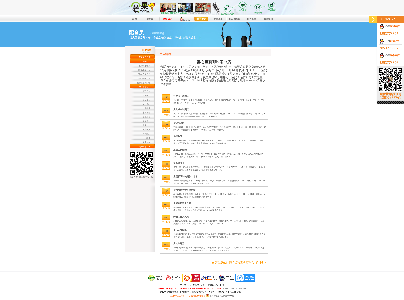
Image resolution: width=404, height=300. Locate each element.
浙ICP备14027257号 (229, 288)
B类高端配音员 (144, 70)
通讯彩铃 (146, 117)
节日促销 (146, 91)
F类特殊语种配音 (143, 83)
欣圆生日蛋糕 (180, 150)
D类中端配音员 (143, 78)
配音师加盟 (234, 19)
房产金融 (146, 104)
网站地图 (242, 288)
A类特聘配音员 (143, 66)
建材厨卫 (146, 121)
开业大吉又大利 (181, 217)
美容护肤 (146, 129)
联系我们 (268, 19)
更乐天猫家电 (180, 230)
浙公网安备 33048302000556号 (222, 296)
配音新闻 (146, 142)
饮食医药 (146, 108)
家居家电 (146, 112)
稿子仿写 (201, 19)
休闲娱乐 (146, 134)
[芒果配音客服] (373, 19)
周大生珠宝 (178, 243)
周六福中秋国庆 (181, 109)
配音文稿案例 (144, 87)
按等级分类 (145, 61)
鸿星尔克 (177, 136)
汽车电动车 (145, 125)
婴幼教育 (146, 100)
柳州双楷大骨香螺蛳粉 (184, 190)
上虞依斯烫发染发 (182, 203)
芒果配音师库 (144, 57)
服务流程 (251, 19)
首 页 (134, 19)
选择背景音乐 (144, 147)
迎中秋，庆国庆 (181, 96)
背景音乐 (218, 19)
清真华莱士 (178, 163)
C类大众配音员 (144, 74)
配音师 (186, 20)
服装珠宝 (146, 95)
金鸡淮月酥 (178, 123)
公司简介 (151, 19)
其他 (148, 138)
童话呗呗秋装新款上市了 (185, 176)
